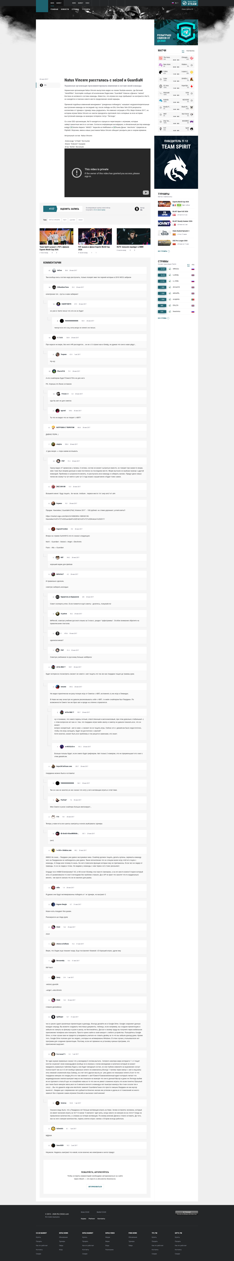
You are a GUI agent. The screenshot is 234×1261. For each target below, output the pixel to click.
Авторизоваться (95, 1187)
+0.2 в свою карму (99, 210)
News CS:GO (85, 1212)
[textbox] (95, 277)
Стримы (75, 9)
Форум (107, 1237)
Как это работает (42, 1245)
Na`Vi (64, 220)
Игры (61, 1249)
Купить (38, 1237)
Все (183, 51)
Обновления (63, 1237)
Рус (193, 265)
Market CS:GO (101, 1212)
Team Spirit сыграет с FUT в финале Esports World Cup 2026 (54, 248)
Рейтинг (92, 1219)
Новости (65, 9)
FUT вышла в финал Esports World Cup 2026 (94, 248)
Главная (54, 9)
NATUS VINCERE (54, 220)
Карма (83, 1219)
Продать (39, 1241)
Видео (107, 1241)
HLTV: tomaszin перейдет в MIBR (130, 247)
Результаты (190, 51)
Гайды (61, 1245)
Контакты (101, 1219)
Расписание (109, 1249)
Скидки (38, 1254)
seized (80, 220)
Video (87, 3)
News (52, 3)
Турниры (86, 9)
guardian (72, 220)
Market (58, 3)
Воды (107, 1245)
